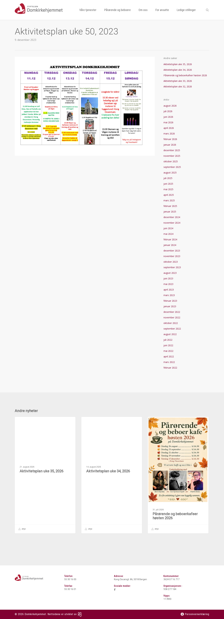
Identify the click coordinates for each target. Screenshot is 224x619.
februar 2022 (170, 367)
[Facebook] (114, 589)
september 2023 (172, 267)
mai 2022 (168, 350)
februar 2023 (170, 300)
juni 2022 (168, 345)
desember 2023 (171, 250)
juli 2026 (167, 111)
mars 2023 (169, 295)
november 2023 (171, 256)
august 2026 (170, 105)
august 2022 (170, 334)
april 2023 (168, 289)
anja (23, 529)
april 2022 (168, 356)
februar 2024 (170, 239)
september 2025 (172, 167)
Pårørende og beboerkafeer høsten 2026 (185, 75)
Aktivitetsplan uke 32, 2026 (177, 86)
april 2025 (168, 194)
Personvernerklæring (196, 614)
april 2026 (168, 128)
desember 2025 (171, 150)
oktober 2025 (170, 161)
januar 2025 (169, 211)
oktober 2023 (170, 261)
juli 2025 (167, 178)
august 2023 (170, 272)
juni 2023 (168, 278)
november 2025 (171, 155)
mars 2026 (169, 133)
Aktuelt (24, 422)
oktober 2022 (170, 323)
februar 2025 (170, 206)
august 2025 (170, 172)
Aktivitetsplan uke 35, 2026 (177, 64)
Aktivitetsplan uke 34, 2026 (177, 69)
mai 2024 (168, 233)
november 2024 (171, 222)
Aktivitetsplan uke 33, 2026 (177, 80)
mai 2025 (168, 189)
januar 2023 (169, 306)
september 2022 (172, 328)
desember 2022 (171, 311)
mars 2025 (169, 200)
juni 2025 (168, 183)
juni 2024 (168, 228)
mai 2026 (168, 122)
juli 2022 (167, 339)
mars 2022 (169, 362)
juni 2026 (168, 116)
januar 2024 (169, 245)
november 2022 (171, 317)
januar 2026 (169, 144)
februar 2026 (170, 139)
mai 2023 (168, 284)
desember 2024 (171, 217)
